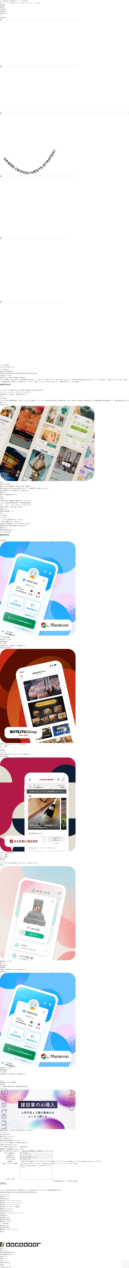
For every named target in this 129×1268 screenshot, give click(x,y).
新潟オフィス (3, 1258)
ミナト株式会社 (4, 1223)
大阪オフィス (3, 1256)
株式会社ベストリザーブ (7, 1209)
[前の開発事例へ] (1, 1080)
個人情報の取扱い (59, 1181)
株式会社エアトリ (5, 1196)
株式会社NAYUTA (5, 1227)
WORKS (2, 7)
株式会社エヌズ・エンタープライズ (10, 1204)
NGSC (1, 1231)
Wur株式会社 (3, 1215)
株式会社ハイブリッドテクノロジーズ (10, 1200)
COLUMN (2, 9)
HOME (2, 1265)
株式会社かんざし (5, 1217)
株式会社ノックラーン (6, 1221)
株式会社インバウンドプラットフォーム (11, 1202)
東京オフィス (3, 1250)
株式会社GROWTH (5, 1219)
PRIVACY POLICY (5, 1262)
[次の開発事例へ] (2, 1080)
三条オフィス (3, 1260)
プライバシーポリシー (40, 1190)
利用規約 (50, 1190)
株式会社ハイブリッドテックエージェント (11, 1213)
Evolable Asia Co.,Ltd (6, 1211)
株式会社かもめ (4, 1225)
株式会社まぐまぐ (5, 1198)
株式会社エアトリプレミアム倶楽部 (10, 1207)
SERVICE (2, 5)
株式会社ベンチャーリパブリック (9, 1229)
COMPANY (3, 11)
